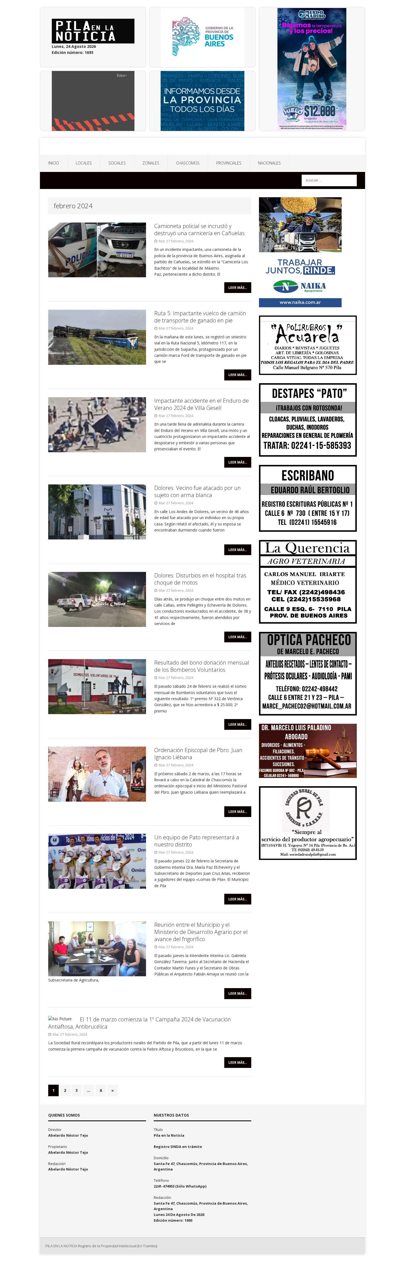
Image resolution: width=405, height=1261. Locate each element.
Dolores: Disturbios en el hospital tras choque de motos (200, 579)
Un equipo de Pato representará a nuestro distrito (196, 841)
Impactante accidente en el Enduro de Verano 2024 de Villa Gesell (201, 404)
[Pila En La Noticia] (202, 146)
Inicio (53, 163)
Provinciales (228, 163)
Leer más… (237, 287)
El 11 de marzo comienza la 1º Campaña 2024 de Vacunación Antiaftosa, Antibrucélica (139, 1023)
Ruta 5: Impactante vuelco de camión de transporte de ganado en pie (200, 316)
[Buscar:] (329, 180)
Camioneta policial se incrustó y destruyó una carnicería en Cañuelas (199, 229)
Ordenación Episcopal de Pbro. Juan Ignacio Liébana (198, 753)
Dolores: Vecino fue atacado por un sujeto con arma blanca (197, 491)
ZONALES (150, 163)
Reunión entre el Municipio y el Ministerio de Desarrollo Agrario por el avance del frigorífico (201, 932)
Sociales (117, 163)
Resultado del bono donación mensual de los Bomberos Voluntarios (201, 666)
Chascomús (187, 163)
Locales (84, 163)
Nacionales (269, 163)
